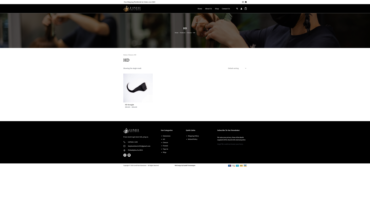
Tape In (165, 149)
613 (164, 139)
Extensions (166, 136)
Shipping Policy (193, 136)
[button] (237, 8)
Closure (130, 55)
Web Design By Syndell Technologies (185, 165)
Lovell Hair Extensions (140, 165)
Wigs (164, 152)
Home (125, 55)
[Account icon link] (241, 9)
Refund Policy (192, 139)
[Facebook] (246, 2)
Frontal (165, 146)
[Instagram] (243, 2)
